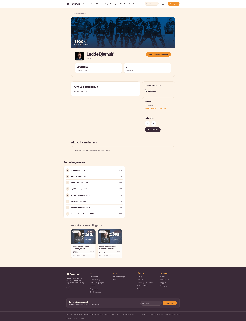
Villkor (75, 318)
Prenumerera (169, 303)
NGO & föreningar (119, 276)
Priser (115, 280)
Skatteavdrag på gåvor (97, 283)
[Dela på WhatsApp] (153, 123)
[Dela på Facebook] (147, 123)
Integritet (69, 318)
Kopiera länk (154, 129)
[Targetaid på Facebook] (68, 287)
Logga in (163, 4)
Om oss (162, 276)
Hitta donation (88, 4)
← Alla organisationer (78, 13)
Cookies (81, 318)
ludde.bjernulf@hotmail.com (155, 108)
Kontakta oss (138, 4)
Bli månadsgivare (95, 292)
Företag (113, 4)
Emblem (92, 286)
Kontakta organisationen (158, 54)
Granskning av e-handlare (145, 283)
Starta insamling (102, 4)
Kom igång (173, 4)
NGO (120, 4)
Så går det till (94, 289)
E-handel (127, 4)
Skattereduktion (142, 286)
